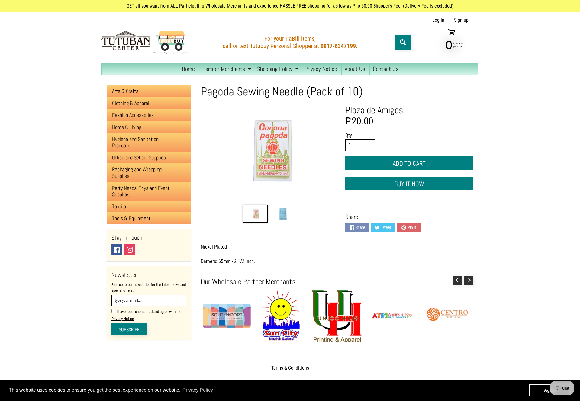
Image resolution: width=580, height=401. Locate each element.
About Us (355, 69)
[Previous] (457, 280)
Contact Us (385, 69)
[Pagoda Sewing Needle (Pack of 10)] (255, 214)
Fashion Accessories (133, 114)
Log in (438, 20)
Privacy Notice (320, 69)
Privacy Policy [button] (197, 390)
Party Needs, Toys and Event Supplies (140, 191)
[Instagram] (129, 249)
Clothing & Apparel (130, 103)
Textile (119, 206)
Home (188, 69)
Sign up (461, 20)
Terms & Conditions (290, 368)
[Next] (468, 280)
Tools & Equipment (131, 218)
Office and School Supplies (139, 157)
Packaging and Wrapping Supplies (137, 172)
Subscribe (129, 329)
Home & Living (126, 127)
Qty (348, 135)
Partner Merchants (227, 70)
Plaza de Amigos (374, 110)
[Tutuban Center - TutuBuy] (147, 42)
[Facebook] (116, 249)
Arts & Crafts (125, 91)
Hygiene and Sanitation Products (135, 142)
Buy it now (409, 184)
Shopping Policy (278, 70)
